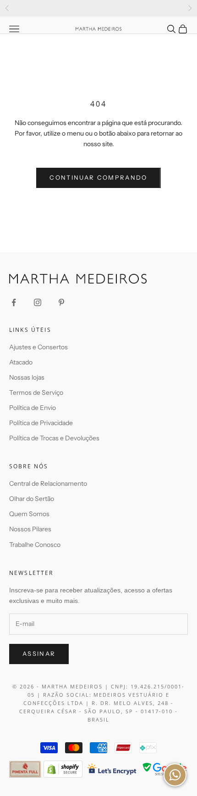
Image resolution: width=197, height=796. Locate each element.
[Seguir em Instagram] (37, 302)
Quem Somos (29, 514)
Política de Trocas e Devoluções (54, 438)
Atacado (21, 362)
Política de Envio (32, 408)
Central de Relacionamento (48, 483)
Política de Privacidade (41, 423)
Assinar (38, 653)
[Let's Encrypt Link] (112, 769)
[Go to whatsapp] (175, 774)
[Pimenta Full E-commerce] (25, 769)
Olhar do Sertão (31, 499)
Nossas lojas (26, 377)
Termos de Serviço (36, 392)
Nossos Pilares (30, 529)
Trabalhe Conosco (34, 544)
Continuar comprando (98, 177)
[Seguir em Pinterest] (61, 302)
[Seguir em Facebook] (13, 302)
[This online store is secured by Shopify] (63, 769)
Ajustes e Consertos (38, 347)
